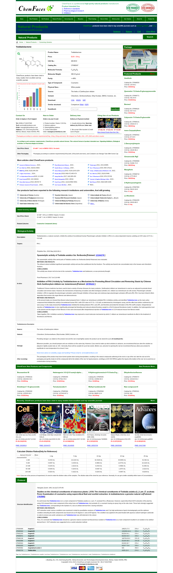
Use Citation (127, 19)
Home (21, 19)
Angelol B (31, 533)
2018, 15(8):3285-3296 (100, 182)
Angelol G (31, 541)
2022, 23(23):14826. (29, 168)
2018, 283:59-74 (30, 182)
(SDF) (87, 104)
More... (92, 185)
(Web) (82, 104)
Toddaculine (32, 550)
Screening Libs (68, 19)
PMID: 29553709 (92, 445)
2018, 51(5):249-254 (28, 170)
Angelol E (31, 536)
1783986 (40, 497)
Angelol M (31, 531)
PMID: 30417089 (140, 445)
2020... (65, 168)
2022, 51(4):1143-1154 (67, 170)
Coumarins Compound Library (47, 223)
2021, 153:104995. (99, 165)
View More (150, 32)
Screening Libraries (45, 42)
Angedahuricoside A (35, 548)
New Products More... (147, 366)
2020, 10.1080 (31, 176)
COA (72, 100)
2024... (30, 165)
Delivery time (116, 19)
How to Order (104, 19)
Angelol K (31, 538)
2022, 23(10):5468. (100, 173)
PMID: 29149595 (68, 445)
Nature (129, 32)
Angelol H (31, 545)
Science (117, 32)
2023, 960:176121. (101, 168)
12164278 (100, 255)
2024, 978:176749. (101, 176)
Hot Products (45, 19)
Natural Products (31, 42)
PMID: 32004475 (45, 445)
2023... (63, 185)
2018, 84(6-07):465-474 (66, 173)
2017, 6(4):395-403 (65, 176)
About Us (139, 19)
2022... (31, 185)
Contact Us (151, 19)
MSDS (78, 100)
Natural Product (57, 19)
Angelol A (31, 529)
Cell (139, 32)
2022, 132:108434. (29, 179)
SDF (84, 100)
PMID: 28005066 (116, 445)
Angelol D (31, 543)
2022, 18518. (64, 179)
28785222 (90, 284)
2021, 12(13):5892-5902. (66, 182)
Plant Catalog (92, 19)
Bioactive (80, 19)
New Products (34, 19)
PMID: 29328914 (21, 445)
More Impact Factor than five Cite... (108, 132)
